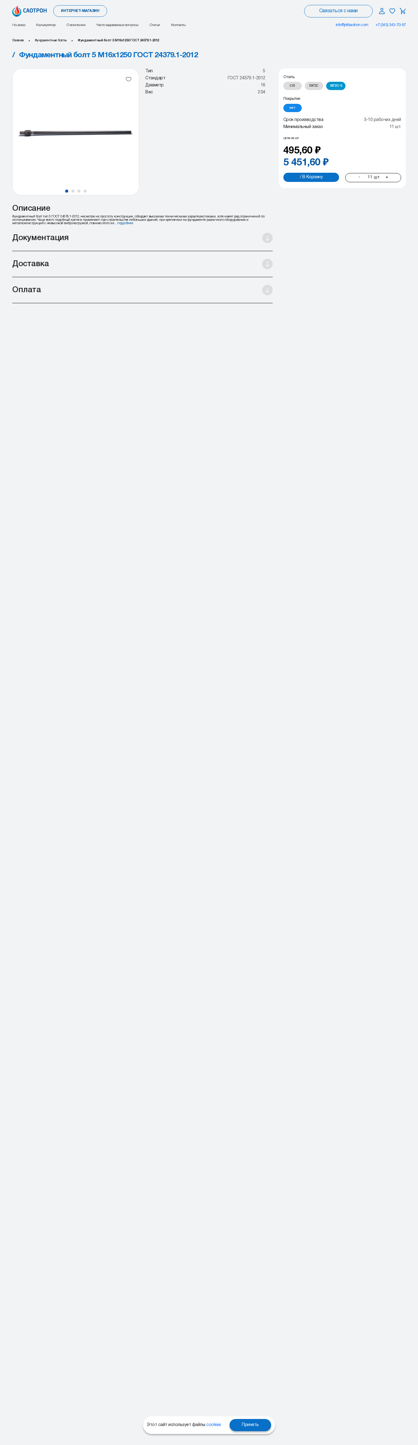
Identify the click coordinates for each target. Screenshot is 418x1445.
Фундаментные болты (51, 40)
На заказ (18, 25)
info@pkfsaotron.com (352, 25)
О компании (76, 25)
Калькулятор (46, 25)
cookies (213, 1425)
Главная (18, 40)
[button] (66, 191)
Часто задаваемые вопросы (117, 25)
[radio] (292, 86)
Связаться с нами (338, 11)
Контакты (178, 25)
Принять (250, 1425)
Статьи (155, 25)
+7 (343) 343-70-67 (391, 25)
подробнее (125, 223)
